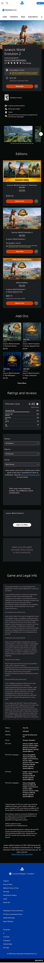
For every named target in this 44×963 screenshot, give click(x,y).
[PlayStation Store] (10, 10)
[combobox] (22, 443)
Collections (14, 17)
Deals (23, 17)
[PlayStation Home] (22, 3)
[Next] (41, 134)
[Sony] (39, 962)
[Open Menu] (2, 3)
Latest (5, 17)
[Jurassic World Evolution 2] (18, 134)
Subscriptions (33, 17)
